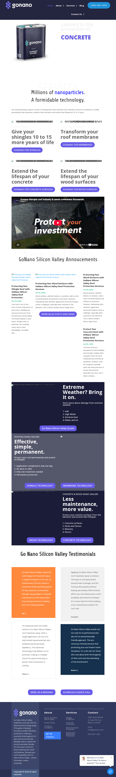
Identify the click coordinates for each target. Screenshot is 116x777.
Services (70, 6)
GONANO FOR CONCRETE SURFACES (33, 189)
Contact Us (76, 14)
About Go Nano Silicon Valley (50, 719)
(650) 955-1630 (99, 5)
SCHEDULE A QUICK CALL (76, 692)
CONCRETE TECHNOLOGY (77, 540)
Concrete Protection (70, 724)
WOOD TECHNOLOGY (41, 540)
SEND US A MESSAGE (41, 692)
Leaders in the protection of (77, 26)
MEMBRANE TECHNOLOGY (77, 485)
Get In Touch (49, 735)
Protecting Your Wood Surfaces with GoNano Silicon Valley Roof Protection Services (55, 286)
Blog (82, 6)
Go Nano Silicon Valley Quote (58, 428)
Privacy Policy (49, 723)
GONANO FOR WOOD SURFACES (80, 189)
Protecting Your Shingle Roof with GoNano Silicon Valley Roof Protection (21, 292)
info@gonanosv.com (96, 730)
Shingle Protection (70, 719)
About (59, 6)
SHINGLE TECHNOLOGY (40, 485)
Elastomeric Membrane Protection (70, 734)
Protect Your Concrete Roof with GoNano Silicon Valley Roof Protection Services (93, 335)
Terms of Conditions (48, 727)
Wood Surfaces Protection (72, 729)
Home (50, 6)
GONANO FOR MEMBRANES (77, 144)
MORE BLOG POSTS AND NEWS (58, 314)
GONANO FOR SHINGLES (27, 150)
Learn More (69, 47)
